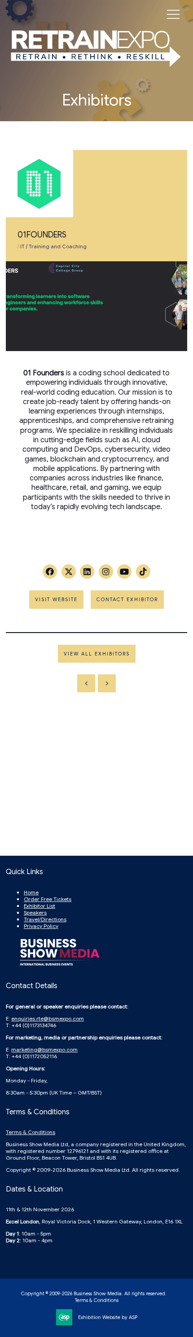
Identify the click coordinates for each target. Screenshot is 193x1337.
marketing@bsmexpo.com (44, 1049)
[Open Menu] (173, 14)
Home (31, 892)
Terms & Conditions (30, 1132)
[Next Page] (107, 683)
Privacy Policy (41, 926)
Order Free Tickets (47, 899)
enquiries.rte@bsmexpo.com (47, 1018)
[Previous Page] (86, 683)
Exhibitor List (39, 905)
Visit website (56, 599)
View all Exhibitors (97, 654)
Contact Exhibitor (127, 599)
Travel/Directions (45, 919)
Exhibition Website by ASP (107, 1317)
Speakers (35, 912)
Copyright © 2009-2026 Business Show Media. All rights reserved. (94, 1293)
